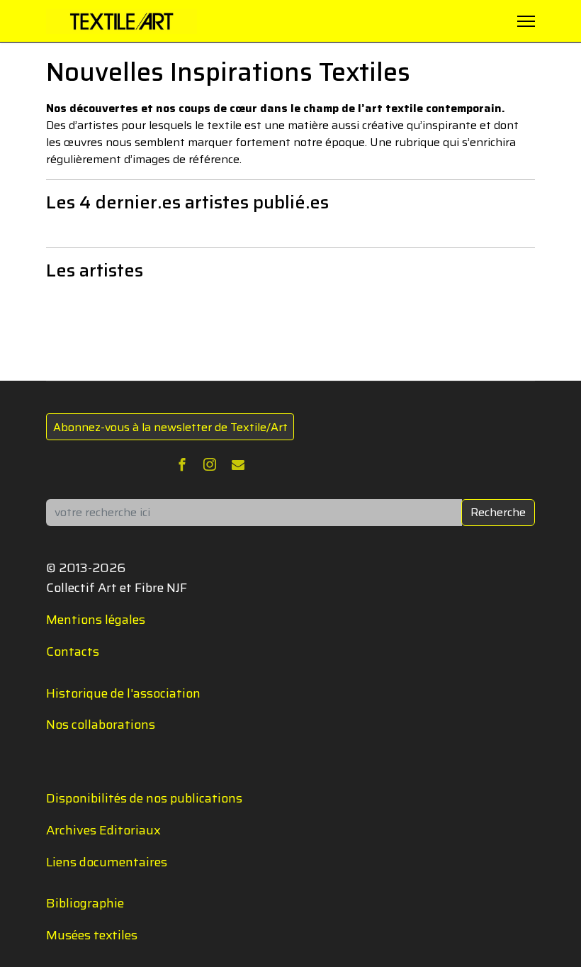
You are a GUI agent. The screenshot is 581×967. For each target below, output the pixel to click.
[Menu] (526, 21)
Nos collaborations (100, 724)
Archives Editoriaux (103, 830)
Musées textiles (91, 935)
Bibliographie (85, 903)
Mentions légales (95, 620)
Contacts (72, 651)
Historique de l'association (123, 693)
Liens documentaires (106, 862)
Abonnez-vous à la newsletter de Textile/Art (170, 427)
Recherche (498, 512)
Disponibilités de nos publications (144, 798)
